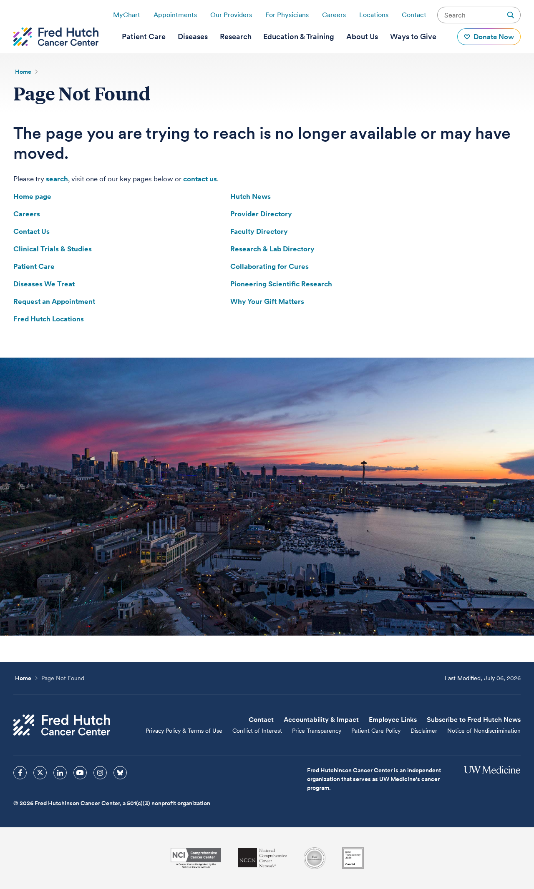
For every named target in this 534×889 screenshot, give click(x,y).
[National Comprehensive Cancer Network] (262, 858)
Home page (32, 196)
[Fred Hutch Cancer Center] (61, 725)
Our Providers (231, 15)
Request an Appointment (54, 301)
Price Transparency (316, 730)
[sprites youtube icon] (80, 772)
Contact (414, 15)
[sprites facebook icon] (20, 772)
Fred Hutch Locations (48, 319)
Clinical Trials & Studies (52, 249)
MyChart (126, 15)
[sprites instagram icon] (100, 772)
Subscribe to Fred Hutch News (474, 720)
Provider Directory (261, 214)
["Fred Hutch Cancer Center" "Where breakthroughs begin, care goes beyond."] (55, 37)
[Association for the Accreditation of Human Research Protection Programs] (314, 858)
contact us (200, 179)
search (57, 179)
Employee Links (393, 720)
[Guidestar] (353, 858)
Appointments (175, 15)
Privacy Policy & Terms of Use (184, 730)
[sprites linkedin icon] (60, 772)
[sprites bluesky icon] (120, 772)
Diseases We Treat (44, 284)
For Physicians (287, 15)
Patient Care (34, 266)
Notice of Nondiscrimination (484, 730)
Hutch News (250, 196)
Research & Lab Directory (272, 249)
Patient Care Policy (375, 730)
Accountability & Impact (321, 720)
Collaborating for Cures (269, 266)
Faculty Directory (259, 231)
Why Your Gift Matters (267, 301)
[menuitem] (144, 37)
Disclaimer (424, 730)
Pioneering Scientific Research (281, 284)
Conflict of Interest (257, 730)
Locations (373, 15)
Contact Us (31, 231)
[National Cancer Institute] (196, 858)
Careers (334, 15)
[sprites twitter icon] (40, 772)
